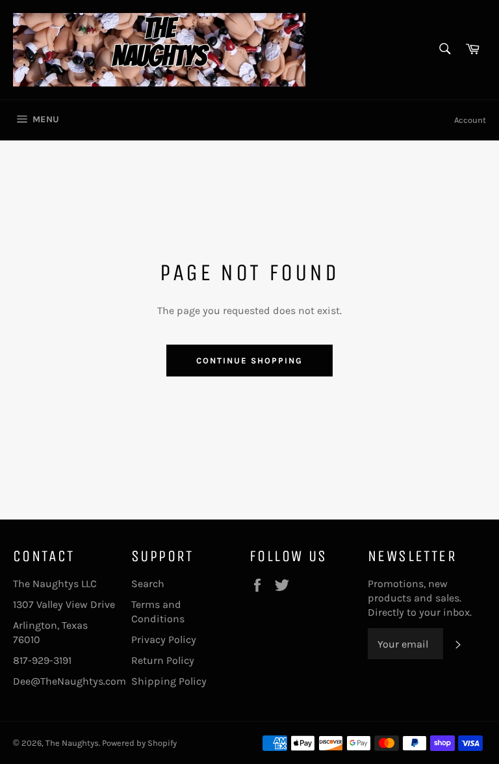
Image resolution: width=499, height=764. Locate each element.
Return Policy (162, 660)
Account (470, 120)
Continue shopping (249, 360)
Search (147, 583)
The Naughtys (72, 743)
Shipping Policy (169, 681)
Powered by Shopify (139, 743)
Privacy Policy (163, 639)
